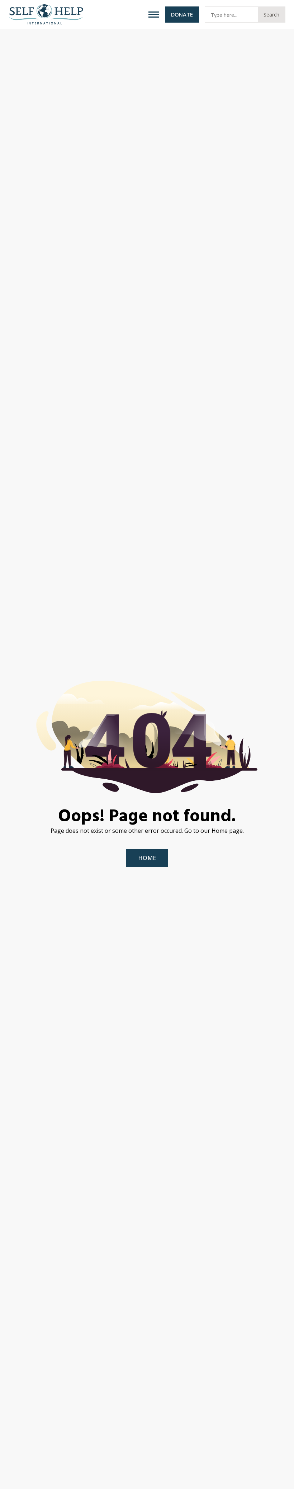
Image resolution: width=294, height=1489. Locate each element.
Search (271, 14)
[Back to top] (279, 1474)
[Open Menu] (153, 14)
